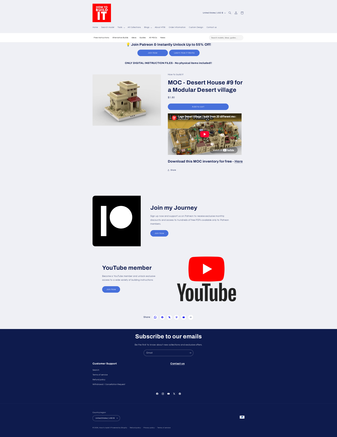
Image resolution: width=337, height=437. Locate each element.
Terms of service (100, 375)
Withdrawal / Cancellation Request (109, 384)
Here (239, 161)
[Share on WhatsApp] (155, 317)
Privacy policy (149, 427)
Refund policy (99, 379)
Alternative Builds (120, 38)
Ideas (134, 38)
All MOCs (153, 38)
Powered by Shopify (119, 427)
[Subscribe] (190, 353)
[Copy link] (191, 317)
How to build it (105, 427)
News (162, 38)
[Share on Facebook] (162, 317)
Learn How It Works (184, 53)
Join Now (152, 53)
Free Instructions (101, 38)
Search (96, 370)
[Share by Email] (183, 317)
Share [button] (173, 170)
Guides (143, 38)
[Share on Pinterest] (176, 317)
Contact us (177, 363)
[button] (121, 27)
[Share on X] (169, 317)
